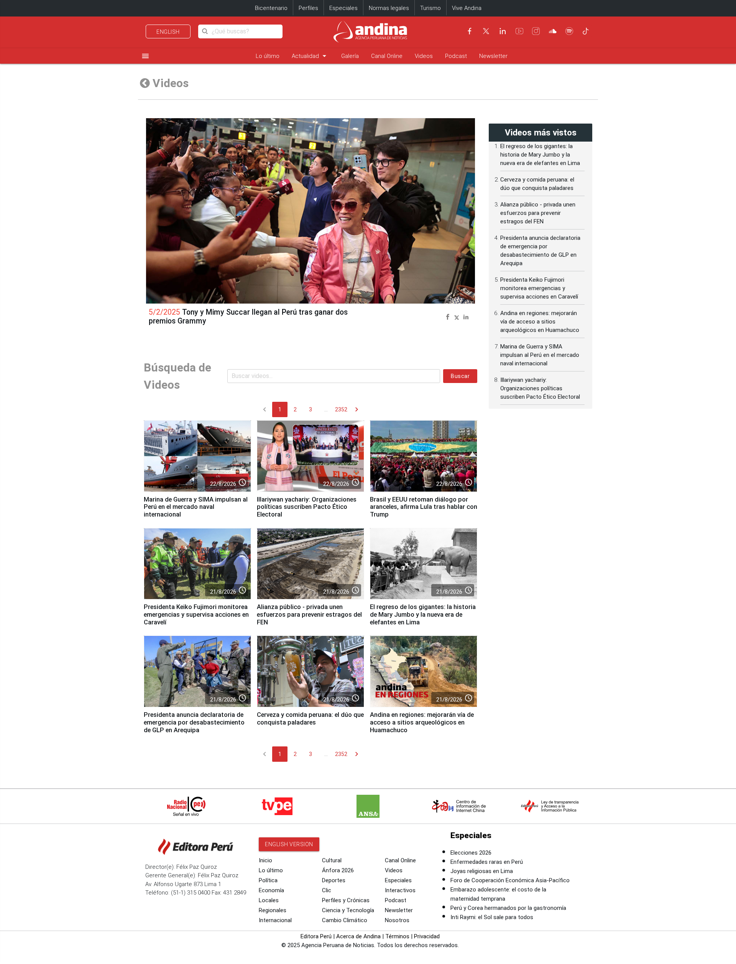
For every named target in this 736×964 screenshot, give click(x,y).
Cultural (332, 860)
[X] (486, 31)
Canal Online (386, 56)
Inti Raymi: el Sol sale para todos (491, 917)
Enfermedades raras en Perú (486, 861)
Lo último (267, 56)
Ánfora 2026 (338, 870)
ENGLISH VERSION (289, 844)
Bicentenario (271, 8)
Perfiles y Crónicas (346, 900)
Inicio (265, 860)
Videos (424, 56)
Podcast (456, 56)
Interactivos (400, 890)
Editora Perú (316, 936)
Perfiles (308, 8)
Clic (326, 890)
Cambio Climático (344, 920)
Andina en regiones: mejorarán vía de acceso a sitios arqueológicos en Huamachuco (422, 722)
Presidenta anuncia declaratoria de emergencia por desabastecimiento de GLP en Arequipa (194, 722)
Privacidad (427, 936)
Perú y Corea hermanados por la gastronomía (508, 908)
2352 (341, 409)
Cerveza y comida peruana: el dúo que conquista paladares (310, 718)
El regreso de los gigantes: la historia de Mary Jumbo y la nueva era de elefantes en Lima (423, 614)
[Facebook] (469, 31)
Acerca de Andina (358, 936)
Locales (269, 900)
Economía (271, 890)
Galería (350, 56)
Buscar (460, 376)
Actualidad (310, 55)
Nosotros (397, 920)
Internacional (275, 920)
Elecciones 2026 (470, 852)
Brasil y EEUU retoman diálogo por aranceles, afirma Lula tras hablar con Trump (423, 507)
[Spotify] (569, 31)
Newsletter (493, 56)
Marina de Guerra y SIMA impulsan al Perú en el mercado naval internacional (196, 507)
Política (268, 880)
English (168, 32)
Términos (397, 936)
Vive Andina (466, 8)
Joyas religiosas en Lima (481, 871)
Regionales (272, 910)
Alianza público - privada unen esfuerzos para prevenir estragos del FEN (309, 614)
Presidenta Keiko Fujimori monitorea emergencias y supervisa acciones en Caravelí (196, 614)
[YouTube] (519, 31)
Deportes (333, 880)
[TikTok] (585, 31)
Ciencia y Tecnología (348, 910)
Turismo (430, 8)
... (326, 409)
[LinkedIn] (502, 31)
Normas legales (389, 8)
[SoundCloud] (552, 31)
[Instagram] (536, 31)
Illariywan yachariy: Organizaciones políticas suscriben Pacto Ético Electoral (306, 507)
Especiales (343, 8)
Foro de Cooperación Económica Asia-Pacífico (510, 880)
